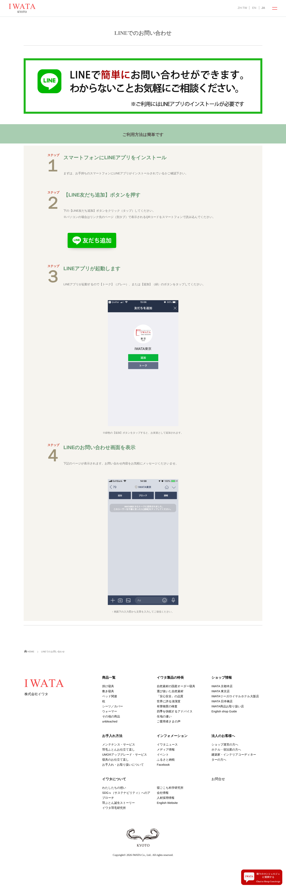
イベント (163, 754)
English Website (167, 802)
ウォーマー (109, 711)
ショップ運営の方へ (224, 744)
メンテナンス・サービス (118, 744)
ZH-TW (242, 7)
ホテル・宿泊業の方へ (226, 749)
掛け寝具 (108, 686)
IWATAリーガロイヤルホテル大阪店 (235, 696)
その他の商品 (111, 716)
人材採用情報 (165, 797)
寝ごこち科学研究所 (170, 787)
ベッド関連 (109, 696)
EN (254, 7)
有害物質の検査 (167, 706)
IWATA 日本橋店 (222, 701)
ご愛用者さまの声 (168, 721)
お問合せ (218, 779)
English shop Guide (224, 711)
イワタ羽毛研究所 (114, 807)
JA (263, 7)
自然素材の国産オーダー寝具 (176, 686)
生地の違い (164, 716)
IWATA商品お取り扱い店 (227, 706)
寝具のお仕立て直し (115, 759)
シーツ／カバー (112, 706)
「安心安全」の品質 (170, 696)
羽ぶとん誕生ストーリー (118, 802)
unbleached (109, 721)
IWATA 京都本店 (222, 686)
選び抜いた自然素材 (170, 691)
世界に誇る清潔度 (168, 701)
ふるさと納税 (166, 759)
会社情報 (163, 792)
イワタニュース (167, 744)
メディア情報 (166, 749)
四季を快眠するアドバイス (175, 711)
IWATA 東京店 (220, 691)
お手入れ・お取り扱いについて (123, 764)
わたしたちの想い (114, 787)
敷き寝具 (108, 691)
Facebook (163, 764)
